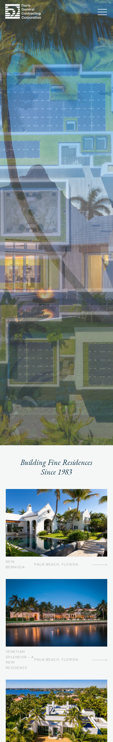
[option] (56, 222)
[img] (23, 11)
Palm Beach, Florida (56, 564)
